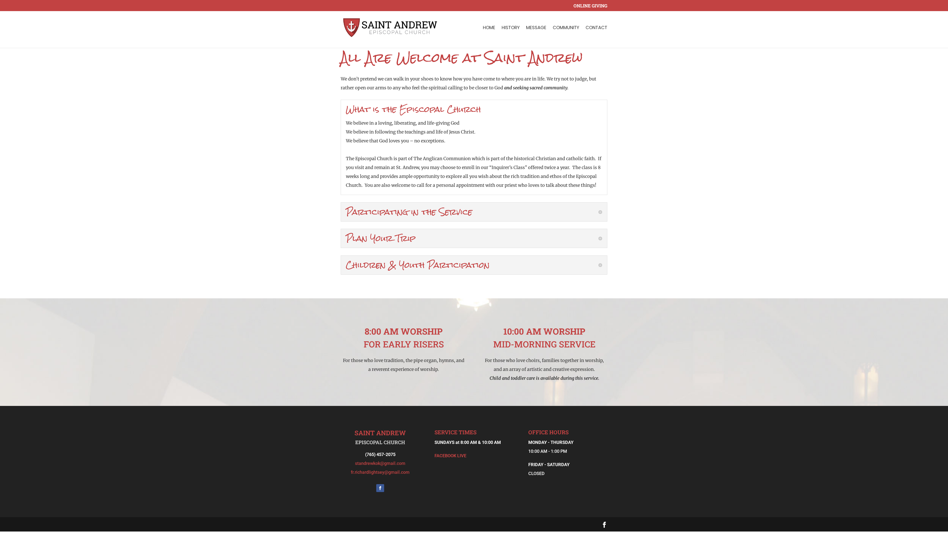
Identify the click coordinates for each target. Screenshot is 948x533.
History (511, 28)
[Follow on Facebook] (380, 488)
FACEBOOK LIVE (450, 455)
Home (489, 28)
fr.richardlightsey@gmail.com (380, 472)
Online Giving (590, 6)
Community (566, 28)
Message (536, 28)
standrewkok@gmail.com (380, 463)
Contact (596, 28)
